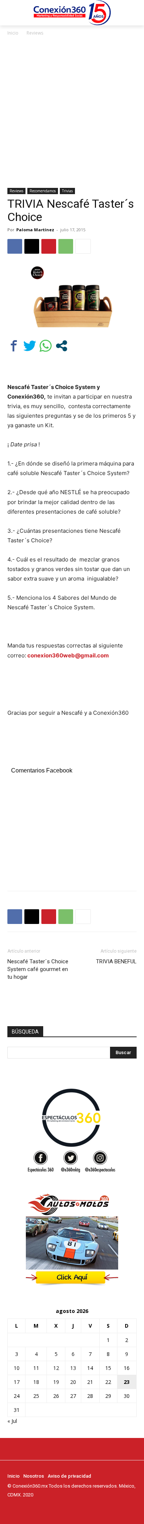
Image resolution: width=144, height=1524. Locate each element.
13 (73, 1367)
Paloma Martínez (35, 229)
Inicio (12, 33)
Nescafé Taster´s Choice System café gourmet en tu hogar (37, 969)
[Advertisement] (72, 112)
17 (17, 1381)
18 (36, 1381)
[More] (83, 246)
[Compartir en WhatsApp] (45, 345)
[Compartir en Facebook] (13, 345)
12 (56, 1367)
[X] (31, 246)
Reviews (35, 33)
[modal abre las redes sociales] (61, 345)
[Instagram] (22, 1508)
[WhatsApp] (65, 246)
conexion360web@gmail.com (68, 655)
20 (73, 1381)
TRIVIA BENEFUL (116, 961)
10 (17, 1367)
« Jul (12, 1420)
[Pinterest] (48, 246)
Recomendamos (43, 190)
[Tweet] (29, 345)
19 (56, 1381)
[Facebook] (14, 246)
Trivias (67, 190)
